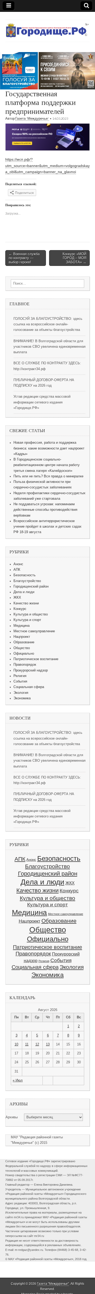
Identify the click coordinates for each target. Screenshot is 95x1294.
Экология (20, 693)
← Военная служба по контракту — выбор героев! (24, 258)
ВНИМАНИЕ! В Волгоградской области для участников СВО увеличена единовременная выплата (49, 346)
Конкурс (19, 609)
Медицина (21, 626)
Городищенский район (31, 586)
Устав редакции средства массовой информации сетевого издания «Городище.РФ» (41, 402)
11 (26, 1044)
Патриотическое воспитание (35, 659)
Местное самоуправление (34, 631)
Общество (21, 648)
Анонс (18, 564)
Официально (23, 653)
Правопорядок (24, 664)
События (20, 681)
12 (37, 1044)
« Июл (18, 1080)
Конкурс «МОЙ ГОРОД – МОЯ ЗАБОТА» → (74, 258)
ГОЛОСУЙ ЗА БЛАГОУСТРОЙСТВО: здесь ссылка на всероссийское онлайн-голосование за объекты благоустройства (47, 324)
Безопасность (24, 575)
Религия (19, 676)
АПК (16, 570)
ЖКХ (17, 597)
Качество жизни (26, 603)
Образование (23, 642)
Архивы (12, 1117)
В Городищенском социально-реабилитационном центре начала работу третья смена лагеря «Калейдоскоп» (46, 465)
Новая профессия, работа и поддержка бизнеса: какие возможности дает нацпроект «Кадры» (48, 448)
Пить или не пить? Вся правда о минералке (48, 476)
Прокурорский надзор (30, 670)
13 (48, 1044)
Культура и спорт (27, 620)
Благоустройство (27, 581)
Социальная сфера (28, 687)
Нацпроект (21, 637)
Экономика (22, 698)
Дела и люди (23, 592)
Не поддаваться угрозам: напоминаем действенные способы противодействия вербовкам (45, 509)
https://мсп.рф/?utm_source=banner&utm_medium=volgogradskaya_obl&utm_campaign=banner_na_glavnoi (47, 165)
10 (16, 1044)
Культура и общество (30, 614)
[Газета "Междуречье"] (47, 27)
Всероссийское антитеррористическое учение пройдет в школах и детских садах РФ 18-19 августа (47, 526)
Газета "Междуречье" (32, 118)
